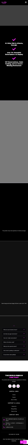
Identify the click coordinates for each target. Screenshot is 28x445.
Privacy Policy (14, 408)
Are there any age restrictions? (10, 334)
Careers (14, 397)
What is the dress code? (8, 342)
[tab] (14, 329)
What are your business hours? (10, 329)
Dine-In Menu (14, 399)
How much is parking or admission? (11, 350)
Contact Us (14, 406)
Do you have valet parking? (9, 354)
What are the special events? (10, 346)
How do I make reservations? (10, 338)
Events (14, 394)
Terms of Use (14, 411)
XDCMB (17, 434)
